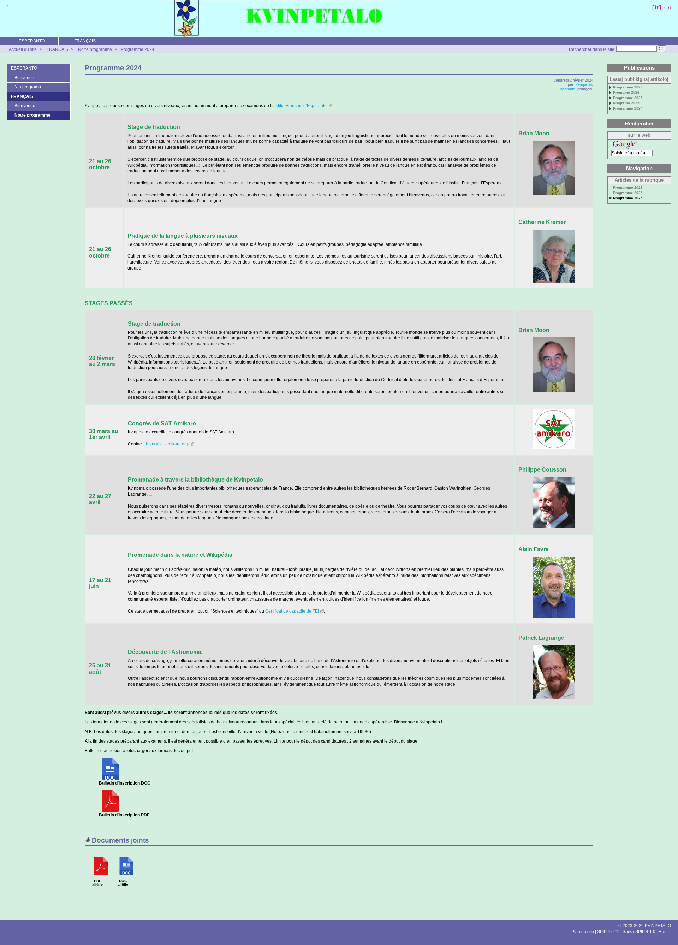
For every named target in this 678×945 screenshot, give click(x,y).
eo (666, 7)
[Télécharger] (101, 877)
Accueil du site (23, 49)
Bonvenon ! (25, 77)
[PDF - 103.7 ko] (110, 810)
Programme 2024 (137, 49)
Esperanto (566, 89)
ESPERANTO (32, 41)
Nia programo (27, 86)
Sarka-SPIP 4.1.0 (639, 931)
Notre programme (95, 49)
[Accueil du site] (7, 5)
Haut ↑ (665, 931)
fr (657, 7)
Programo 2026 (626, 92)
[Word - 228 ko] (110, 778)
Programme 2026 (628, 87)
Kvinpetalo (584, 84)
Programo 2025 (626, 103)
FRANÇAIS (85, 41)
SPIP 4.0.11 (608, 931)
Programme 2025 (628, 98)
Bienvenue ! (25, 105)
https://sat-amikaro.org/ (167, 444)
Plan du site (582, 931)
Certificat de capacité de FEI (292, 611)
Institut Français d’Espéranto (299, 105)
